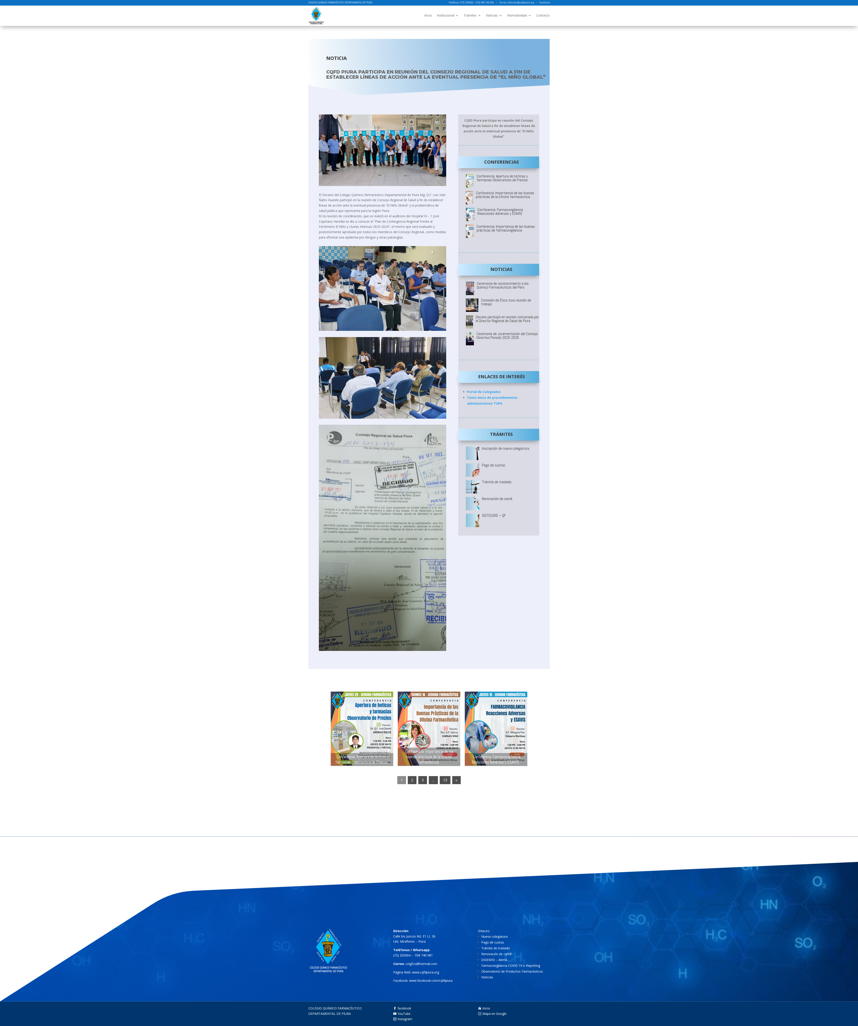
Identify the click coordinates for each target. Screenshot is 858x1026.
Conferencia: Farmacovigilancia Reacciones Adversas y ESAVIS (496, 759)
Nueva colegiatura (494, 936)
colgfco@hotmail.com (421, 964)
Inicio (428, 15)
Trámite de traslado (495, 948)
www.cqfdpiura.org (425, 972)
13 (445, 780)
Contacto (543, 15)
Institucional (445, 15)
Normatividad (517, 15)
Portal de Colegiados (483, 392)
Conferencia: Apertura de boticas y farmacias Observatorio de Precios (362, 759)
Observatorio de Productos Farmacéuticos (512, 971)
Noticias (492, 15)
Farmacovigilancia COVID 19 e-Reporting (510, 965)
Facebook (544, 2)
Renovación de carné (496, 954)
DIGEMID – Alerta (494, 960)
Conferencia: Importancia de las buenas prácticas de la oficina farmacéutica (430, 757)
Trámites (470, 15)
